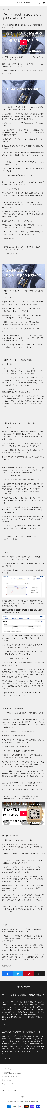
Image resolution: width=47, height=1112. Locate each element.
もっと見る (6, 1024)
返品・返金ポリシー (9, 1080)
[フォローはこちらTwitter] (3, 1090)
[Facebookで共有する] (7, 973)
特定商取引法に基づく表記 (11, 1073)
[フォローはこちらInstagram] (9, 1090)
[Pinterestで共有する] (29, 973)
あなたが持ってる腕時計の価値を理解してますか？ (22, 1032)
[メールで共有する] (39, 973)
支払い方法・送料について (11, 1077)
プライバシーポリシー (9, 1084)
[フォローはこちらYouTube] (15, 1090)
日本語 (22, 1097)
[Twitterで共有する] (18, 973)
